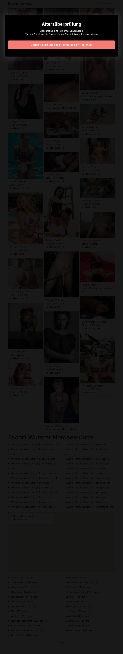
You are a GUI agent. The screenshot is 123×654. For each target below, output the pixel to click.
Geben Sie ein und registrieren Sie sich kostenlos (61, 44)
